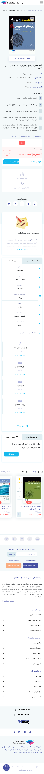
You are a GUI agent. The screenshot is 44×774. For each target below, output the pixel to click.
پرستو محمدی (12, 77)
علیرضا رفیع (20, 77)
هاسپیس (38, 136)
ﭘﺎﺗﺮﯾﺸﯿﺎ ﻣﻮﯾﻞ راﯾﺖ (26, 74)
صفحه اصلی (39, 10)
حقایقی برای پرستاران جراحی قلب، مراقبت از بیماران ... (30, 507)
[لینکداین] (19, 732)
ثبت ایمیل (11, 554)
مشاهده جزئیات (20, 374)
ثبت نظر (11, 454)
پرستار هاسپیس (26, 136)
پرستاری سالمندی (30, 10)
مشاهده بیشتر (20, 355)
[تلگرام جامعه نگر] (14, 732)
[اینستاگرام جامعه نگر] (30, 732)
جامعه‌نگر (20, 270)
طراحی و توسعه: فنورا (25, 770)
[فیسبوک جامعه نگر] (25, 732)
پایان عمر (14, 136)
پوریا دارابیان (28, 77)
